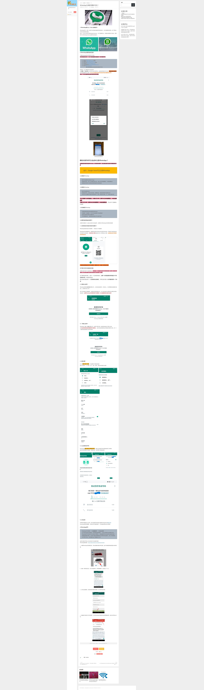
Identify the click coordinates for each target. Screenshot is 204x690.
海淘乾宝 (72, 3)
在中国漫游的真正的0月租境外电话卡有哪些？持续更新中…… (108, 664)
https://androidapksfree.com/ (94, 64)
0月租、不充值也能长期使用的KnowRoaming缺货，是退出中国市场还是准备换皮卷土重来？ (128, 31)
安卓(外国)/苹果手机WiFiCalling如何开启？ (102, 680)
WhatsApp (88, 2)
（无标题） (123, 13)
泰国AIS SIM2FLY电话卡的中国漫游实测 (127, 18)
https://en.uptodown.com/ (91, 63)
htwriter (87, 657)
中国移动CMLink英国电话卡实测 (126, 17)
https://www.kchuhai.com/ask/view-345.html (96, 542)
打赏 (102, 648)
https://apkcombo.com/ (91, 62)
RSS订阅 (70, 14)
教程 (101, 653)
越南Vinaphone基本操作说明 (126, 16)
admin (122, 26)
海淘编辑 (122, 29)
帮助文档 (109, 522)
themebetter (90, 687)
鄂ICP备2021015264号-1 (97, 687)
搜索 (122, 2)
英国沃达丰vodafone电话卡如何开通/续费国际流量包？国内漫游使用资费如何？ (93, 680)
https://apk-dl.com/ (89, 65)
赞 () (96, 648)
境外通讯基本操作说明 (71, 8)
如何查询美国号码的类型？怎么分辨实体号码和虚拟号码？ (83, 680)
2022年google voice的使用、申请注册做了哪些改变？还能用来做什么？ (88, 664)
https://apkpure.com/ (89, 60)
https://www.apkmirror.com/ (91, 61)
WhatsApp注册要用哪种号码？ (89, 5)
